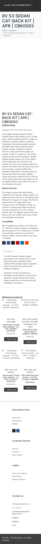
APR (11, 130)
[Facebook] (18, 430)
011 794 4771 (16, 508)
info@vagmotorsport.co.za (21, 504)
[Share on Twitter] (13, 243)
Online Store (16, 418)
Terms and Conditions (19, 473)
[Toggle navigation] (36, 6)
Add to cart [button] (11, 339)
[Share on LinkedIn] (22, 243)
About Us (15, 449)
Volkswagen (28, 130)
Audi (15, 130)
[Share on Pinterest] (17, 243)
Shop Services (17, 421)
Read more (31, 342)
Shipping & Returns (18, 479)
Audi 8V (20, 130)
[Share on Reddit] (27, 243)
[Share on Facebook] (8, 243)
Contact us (15, 452)
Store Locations (17, 455)
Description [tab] (8, 251)
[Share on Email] (4, 243)
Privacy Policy (16, 476)
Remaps (15, 424)
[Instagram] (14, 430)
